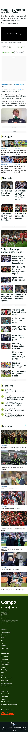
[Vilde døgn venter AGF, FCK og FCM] (6, 329)
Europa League (5, 680)
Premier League (5, 662)
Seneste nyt (4, 635)
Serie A (3, 672)
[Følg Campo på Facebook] (6, 607)
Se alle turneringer (6, 686)
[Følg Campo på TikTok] (9, 607)
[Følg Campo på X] (16, 607)
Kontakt (3, 699)
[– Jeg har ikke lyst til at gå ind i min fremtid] (6, 373)
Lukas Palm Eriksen (8, 48)
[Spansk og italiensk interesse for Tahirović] (6, 365)
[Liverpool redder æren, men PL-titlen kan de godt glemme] (6, 354)
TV (2, 640)
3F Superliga (4, 656)
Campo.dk (3, 610)
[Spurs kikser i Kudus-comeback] (6, 280)
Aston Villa (20, 52)
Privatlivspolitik (5, 702)
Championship (5, 664)
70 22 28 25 (23, 727)
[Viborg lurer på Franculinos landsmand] (7, 185)
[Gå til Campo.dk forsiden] (8, 604)
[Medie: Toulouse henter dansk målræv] (6, 320)
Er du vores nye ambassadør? (9, 704)
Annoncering (4, 691)
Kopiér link (23, 47)
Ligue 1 (3, 675)
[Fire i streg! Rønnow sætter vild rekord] (6, 346)
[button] (14, 115)
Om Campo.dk (5, 694)
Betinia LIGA (4, 659)
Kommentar (4, 648)
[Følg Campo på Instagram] (2, 607)
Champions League (6, 678)
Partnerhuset (8, 621)
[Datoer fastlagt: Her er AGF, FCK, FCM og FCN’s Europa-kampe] (21, 185)
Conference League (9, 52)
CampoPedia (4, 696)
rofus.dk (21, 729)
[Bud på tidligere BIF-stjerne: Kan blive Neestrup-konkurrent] (7, 289)
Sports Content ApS (5, 612)
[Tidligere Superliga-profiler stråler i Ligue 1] (14, 238)
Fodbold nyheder (6, 632)
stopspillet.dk (6, 729)
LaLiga (3, 667)
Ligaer (3, 643)
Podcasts (3, 645)
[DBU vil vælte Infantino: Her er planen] (6, 337)
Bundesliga (4, 670)
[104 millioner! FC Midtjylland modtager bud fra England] (7, 208)
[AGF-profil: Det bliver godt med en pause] (21, 208)
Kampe (3, 637)
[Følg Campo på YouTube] (13, 607)
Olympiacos (4, 84)
